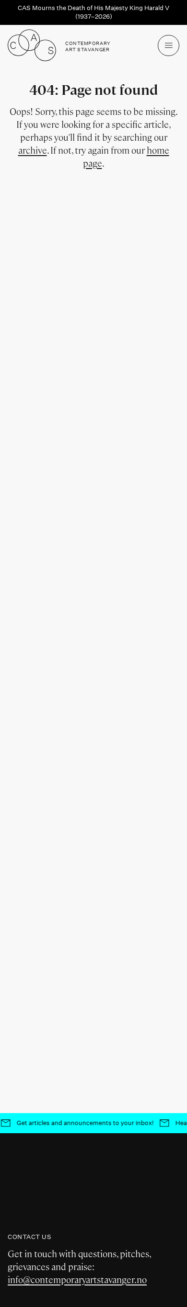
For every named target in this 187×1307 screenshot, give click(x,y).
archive (32, 151)
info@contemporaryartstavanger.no (77, 1280)
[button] (168, 45)
